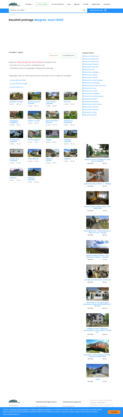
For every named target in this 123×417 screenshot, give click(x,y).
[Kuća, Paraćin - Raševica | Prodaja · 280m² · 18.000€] (16, 96)
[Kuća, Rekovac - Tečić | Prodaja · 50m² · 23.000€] (34, 153)
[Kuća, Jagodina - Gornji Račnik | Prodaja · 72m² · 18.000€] (16, 134)
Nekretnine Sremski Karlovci (94, 96)
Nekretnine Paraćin (91, 78)
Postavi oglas (42, 4)
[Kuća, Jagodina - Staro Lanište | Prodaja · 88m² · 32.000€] (52, 96)
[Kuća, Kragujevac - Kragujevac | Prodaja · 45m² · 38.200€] (16, 115)
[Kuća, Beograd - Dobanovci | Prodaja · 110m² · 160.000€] (97, 271)
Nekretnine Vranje (90, 112)
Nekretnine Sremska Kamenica (95, 85)
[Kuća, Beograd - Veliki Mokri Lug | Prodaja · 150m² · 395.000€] (97, 151)
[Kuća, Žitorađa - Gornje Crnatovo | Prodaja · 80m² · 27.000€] (34, 96)
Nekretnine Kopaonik (91, 102)
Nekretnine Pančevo (91, 107)
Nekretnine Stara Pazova (92, 104)
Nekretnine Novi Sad (91, 67)
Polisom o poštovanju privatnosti (41, 409)
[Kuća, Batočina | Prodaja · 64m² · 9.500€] (16, 172)
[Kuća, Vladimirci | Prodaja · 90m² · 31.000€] (70, 153)
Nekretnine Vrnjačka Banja (93, 80)
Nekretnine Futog (90, 88)
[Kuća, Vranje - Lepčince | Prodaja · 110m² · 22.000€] (34, 115)
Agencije (77, 4)
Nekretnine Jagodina (91, 72)
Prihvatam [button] (114, 412)
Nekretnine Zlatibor (91, 99)
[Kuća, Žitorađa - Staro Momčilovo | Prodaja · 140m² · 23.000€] (52, 115)
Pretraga (29, 4)
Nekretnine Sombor (91, 91)
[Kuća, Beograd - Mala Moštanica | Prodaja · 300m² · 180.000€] (97, 294)
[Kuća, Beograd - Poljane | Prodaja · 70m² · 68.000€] (97, 370)
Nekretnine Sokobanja (91, 83)
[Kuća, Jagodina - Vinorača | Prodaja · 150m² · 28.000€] (70, 134)
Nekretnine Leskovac (91, 110)
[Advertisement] (61, 36)
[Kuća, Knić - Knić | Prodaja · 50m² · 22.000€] (70, 96)
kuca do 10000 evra (16, 87)
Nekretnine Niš (89, 70)
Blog (68, 4)
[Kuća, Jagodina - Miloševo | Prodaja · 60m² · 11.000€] (34, 172)
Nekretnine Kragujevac (92, 93)
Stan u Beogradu (41, 406)
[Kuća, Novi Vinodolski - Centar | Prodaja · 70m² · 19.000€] (16, 153)
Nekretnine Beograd (91, 64)
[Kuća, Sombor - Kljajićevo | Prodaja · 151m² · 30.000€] (52, 153)
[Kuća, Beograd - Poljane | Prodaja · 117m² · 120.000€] (97, 247)
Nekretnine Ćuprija (90, 75)
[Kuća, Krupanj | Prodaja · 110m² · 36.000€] (52, 134)
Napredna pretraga (96, 10)
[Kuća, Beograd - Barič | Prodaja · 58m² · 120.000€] (97, 346)
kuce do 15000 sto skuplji (18, 83)
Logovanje (106, 4)
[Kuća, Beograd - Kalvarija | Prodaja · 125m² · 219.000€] (97, 175)
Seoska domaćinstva (91, 61)
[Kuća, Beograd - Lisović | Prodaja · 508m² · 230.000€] (97, 320)
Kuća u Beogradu (68, 406)
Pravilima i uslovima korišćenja (20, 409)
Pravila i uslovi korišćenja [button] (11, 414)
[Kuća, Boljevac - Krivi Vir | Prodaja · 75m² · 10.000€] (34, 134)
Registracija (96, 4)
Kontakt (85, 4)
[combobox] (55, 55)
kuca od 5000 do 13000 (18, 80)
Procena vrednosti (58, 4)
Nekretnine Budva (90, 115)
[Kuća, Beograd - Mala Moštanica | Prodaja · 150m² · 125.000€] (97, 222)
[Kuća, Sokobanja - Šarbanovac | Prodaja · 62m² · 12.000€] (70, 115)
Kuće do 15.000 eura (91, 56)
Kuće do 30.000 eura (91, 59)
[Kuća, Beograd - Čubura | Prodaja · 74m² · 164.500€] (97, 198)
